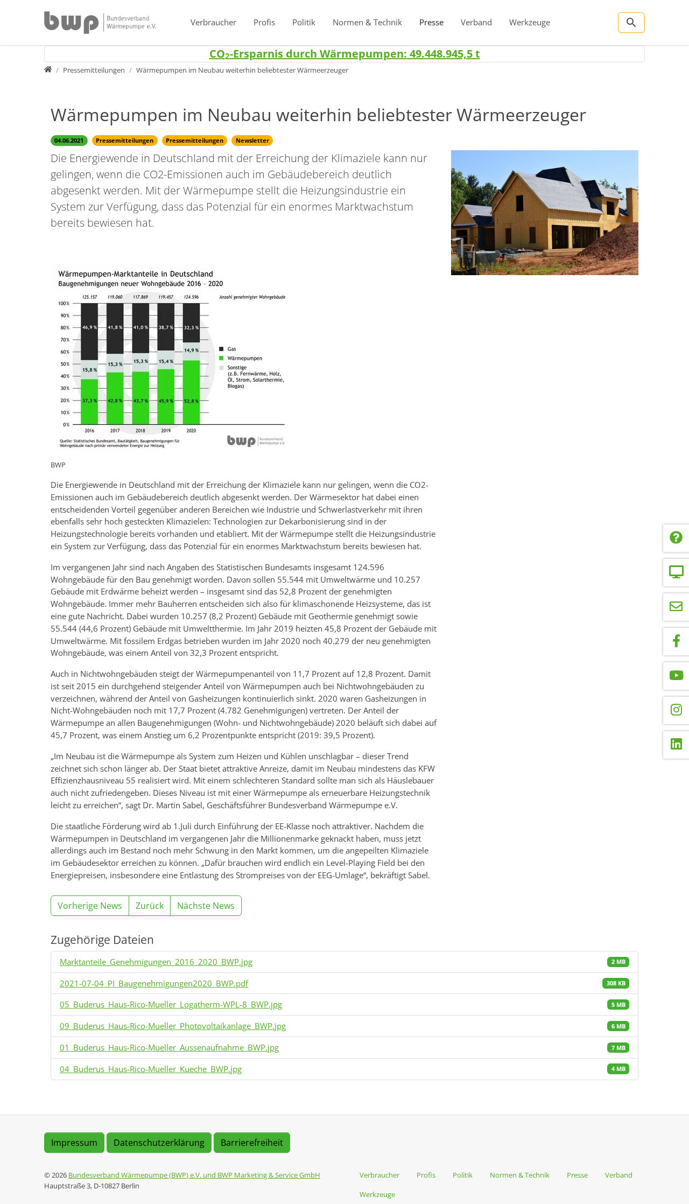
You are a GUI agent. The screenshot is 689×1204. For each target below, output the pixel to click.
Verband (476, 22)
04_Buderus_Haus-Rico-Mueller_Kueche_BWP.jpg (151, 1068)
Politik (303, 22)
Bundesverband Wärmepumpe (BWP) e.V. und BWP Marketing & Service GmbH (194, 1175)
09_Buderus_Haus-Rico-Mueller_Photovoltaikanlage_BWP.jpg (173, 1025)
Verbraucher (213, 22)
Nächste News (206, 906)
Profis (264, 22)
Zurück (150, 906)
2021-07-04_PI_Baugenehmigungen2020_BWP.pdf (154, 983)
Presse (431, 22)
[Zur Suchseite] (631, 22)
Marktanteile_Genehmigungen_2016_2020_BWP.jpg (156, 961)
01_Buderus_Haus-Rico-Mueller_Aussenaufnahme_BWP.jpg (169, 1047)
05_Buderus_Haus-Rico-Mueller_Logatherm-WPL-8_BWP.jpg (171, 1004)
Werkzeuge (529, 22)
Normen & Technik (367, 22)
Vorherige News (90, 906)
